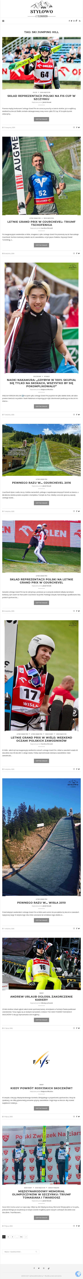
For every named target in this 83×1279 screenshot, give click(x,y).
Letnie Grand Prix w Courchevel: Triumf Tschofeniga (41, 223)
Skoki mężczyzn (45, 92)
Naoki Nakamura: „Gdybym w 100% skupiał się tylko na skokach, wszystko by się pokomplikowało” (41, 383)
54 (21, 1237)
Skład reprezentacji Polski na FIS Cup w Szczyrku (41, 97)
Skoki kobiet (49, 734)
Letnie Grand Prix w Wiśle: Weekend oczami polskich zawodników (41, 739)
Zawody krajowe (53, 1187)
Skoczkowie (37, 376)
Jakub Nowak (47, 102)
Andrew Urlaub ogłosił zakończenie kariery (41, 998)
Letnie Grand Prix (35, 218)
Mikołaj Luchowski (47, 1003)
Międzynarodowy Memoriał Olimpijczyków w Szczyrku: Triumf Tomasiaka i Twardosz (41, 1194)
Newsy (42, 993)
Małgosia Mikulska (47, 389)
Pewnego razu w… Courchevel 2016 (41, 482)
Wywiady (47, 376)
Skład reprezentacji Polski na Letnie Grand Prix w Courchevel (41, 581)
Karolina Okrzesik (47, 228)
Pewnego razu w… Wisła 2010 (41, 902)
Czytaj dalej (41, 119)
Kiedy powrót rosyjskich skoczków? (41, 1088)
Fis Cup (35, 92)
